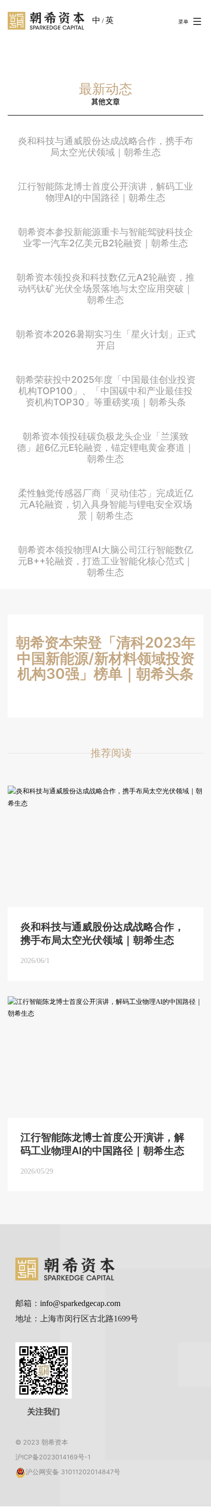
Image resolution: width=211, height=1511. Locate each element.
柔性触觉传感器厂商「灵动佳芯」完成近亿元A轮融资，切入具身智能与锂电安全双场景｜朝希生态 (105, 504)
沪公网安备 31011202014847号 (73, 1472)
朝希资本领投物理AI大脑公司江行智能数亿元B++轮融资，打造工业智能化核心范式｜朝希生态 (105, 561)
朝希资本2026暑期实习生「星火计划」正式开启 (106, 340)
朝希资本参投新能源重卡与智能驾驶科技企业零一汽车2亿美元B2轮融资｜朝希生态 (105, 237)
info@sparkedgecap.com (80, 1303)
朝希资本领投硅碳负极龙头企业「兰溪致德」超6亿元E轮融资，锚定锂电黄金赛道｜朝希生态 (105, 447)
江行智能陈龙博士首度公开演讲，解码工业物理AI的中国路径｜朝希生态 (105, 192)
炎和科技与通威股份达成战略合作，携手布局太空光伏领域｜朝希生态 (105, 146)
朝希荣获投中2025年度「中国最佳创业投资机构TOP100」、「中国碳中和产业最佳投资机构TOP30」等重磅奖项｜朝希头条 (106, 390)
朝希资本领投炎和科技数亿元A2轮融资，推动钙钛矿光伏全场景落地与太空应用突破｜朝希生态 (105, 288)
